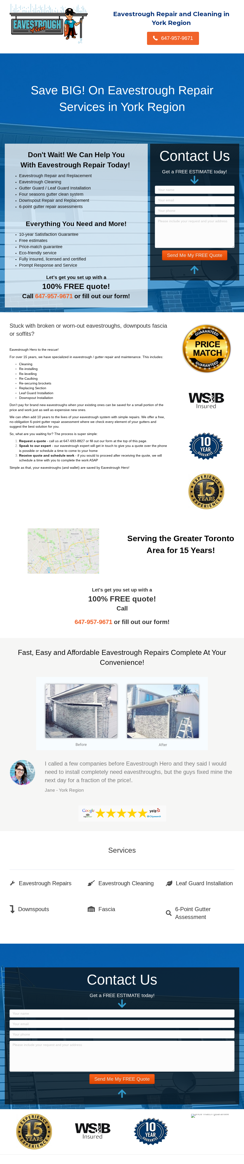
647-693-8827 (74, 441)
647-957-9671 (54, 296)
